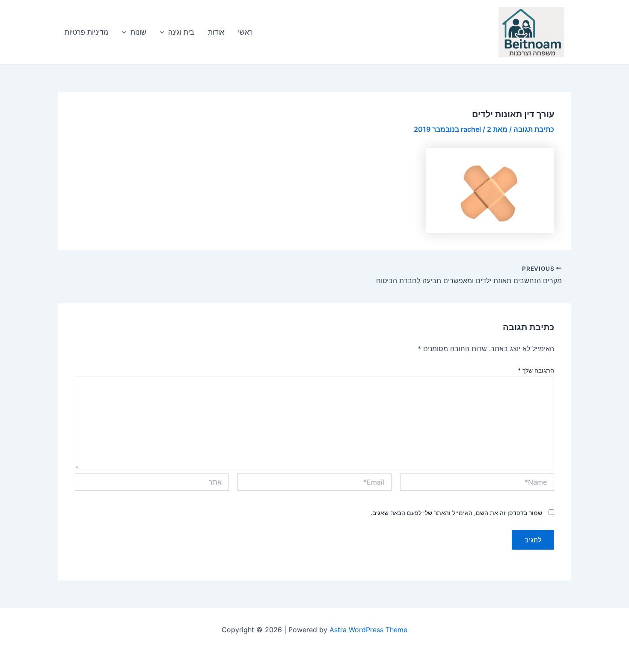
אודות (216, 32)
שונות (138, 32)
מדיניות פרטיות (86, 32)
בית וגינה (181, 32)
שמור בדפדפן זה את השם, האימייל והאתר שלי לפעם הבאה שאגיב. (456, 512)
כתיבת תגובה (533, 129)
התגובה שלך (536, 370)
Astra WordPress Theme (368, 629)
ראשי (245, 32)
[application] (164, 32)
